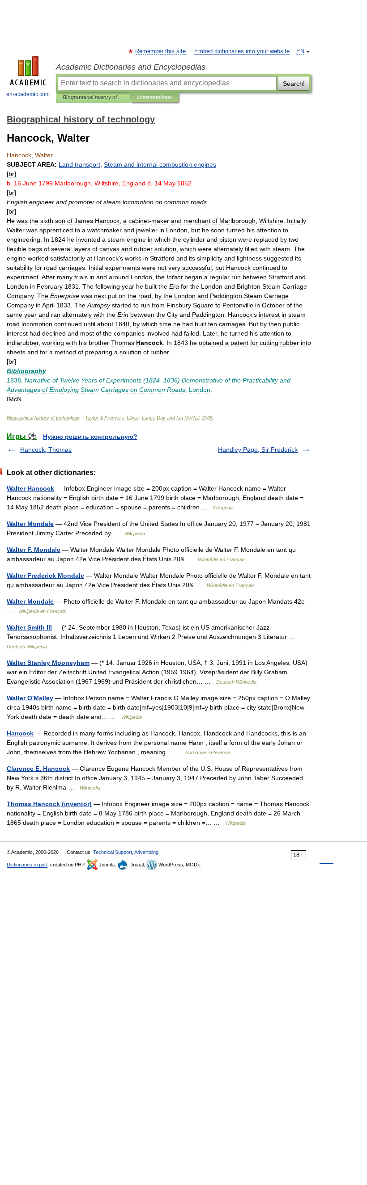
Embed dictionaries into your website (242, 51)
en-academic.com (28, 94)
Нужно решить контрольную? (90, 436)
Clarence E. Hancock (38, 768)
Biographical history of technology (93, 97)
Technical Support (112, 852)
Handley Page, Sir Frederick (258, 449)
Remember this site (161, 51)
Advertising (146, 852)
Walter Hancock (30, 488)
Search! (294, 83)
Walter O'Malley (30, 698)
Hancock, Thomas (46, 449)
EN (300, 51)
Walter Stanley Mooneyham (48, 662)
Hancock (20, 733)
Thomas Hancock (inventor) (49, 803)
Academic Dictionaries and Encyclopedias (130, 67)
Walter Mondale (30, 523)
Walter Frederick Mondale (45, 575)
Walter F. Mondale (33, 549)
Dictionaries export (27, 864)
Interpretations (154, 97)
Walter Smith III (29, 627)
